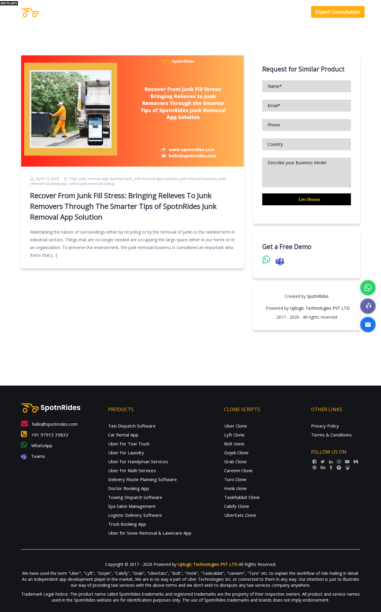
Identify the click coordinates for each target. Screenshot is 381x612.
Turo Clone (235, 479)
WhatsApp (41, 445)
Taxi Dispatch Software (132, 426)
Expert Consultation (338, 12)
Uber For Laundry (126, 453)
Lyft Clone (234, 435)
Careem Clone (238, 470)
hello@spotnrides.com (54, 424)
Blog (297, 12)
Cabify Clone (236, 506)
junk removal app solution (156, 178)
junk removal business (198, 178)
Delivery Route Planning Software (142, 479)
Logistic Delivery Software (135, 515)
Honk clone (235, 488)
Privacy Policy (325, 426)
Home (207, 12)
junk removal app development (105, 178)
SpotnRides (318, 296)
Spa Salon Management (132, 506)
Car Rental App (123, 435)
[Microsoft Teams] (368, 306)
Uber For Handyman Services (138, 461)
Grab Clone (235, 461)
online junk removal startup (92, 183)
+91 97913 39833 (49, 435)
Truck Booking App (127, 524)
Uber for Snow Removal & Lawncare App (149, 533)
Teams (37, 456)
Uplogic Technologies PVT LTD (320, 308)
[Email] (368, 324)
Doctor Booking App (128, 488)
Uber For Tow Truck (128, 444)
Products (230, 12)
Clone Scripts (265, 12)
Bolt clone (234, 444)
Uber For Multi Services (132, 470)
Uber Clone (235, 426)
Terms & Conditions (331, 435)
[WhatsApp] (368, 288)
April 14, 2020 (47, 178)
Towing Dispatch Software (135, 497)
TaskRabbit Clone (242, 497)
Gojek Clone (236, 453)
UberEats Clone (240, 515)
